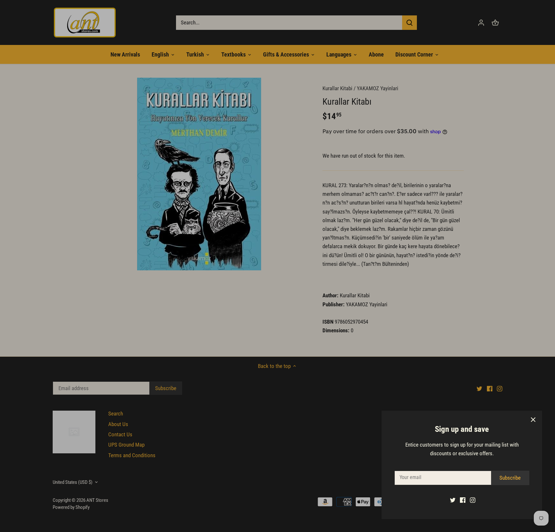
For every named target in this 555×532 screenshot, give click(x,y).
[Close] (533, 420)
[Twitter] (452, 500)
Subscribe (510, 478)
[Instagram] (472, 500)
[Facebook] (462, 500)
